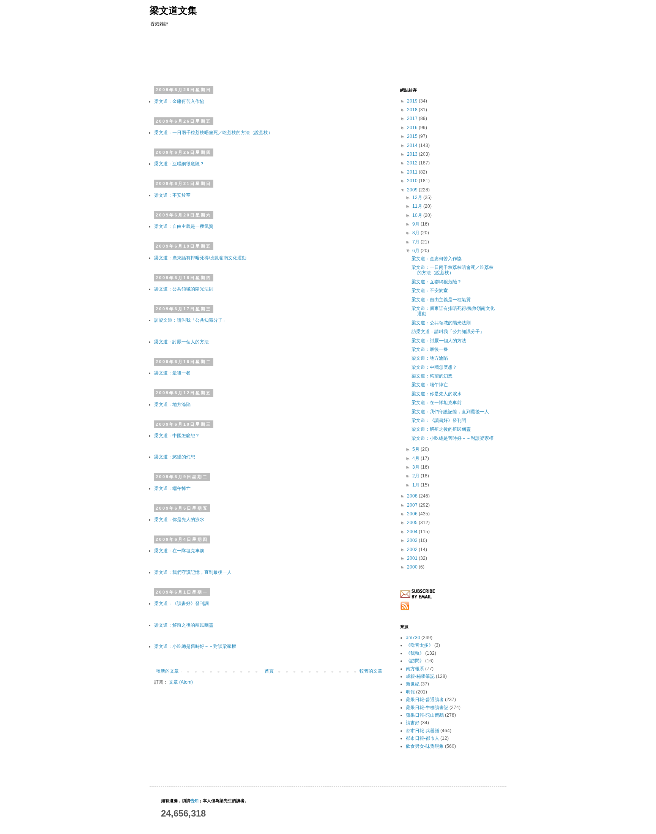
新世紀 (412, 684)
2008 (413, 496)
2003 (413, 540)
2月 (416, 476)
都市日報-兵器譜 (422, 730)
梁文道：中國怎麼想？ (177, 435)
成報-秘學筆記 (420, 676)
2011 (413, 172)
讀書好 (412, 722)
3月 (416, 467)
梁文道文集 (173, 10)
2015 (413, 136)
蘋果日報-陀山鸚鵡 (425, 715)
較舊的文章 (371, 671)
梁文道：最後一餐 (172, 373)
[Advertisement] (299, 55)
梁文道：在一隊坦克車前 (179, 550)
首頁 (269, 671)
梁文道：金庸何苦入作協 (179, 101)
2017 (413, 118)
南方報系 (415, 668)
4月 (416, 458)
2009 (413, 190)
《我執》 (415, 653)
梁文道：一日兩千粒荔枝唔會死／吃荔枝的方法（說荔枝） (213, 132)
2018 (413, 109)
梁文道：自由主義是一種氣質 (183, 226)
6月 (416, 250)
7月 (416, 242)
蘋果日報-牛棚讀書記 (427, 707)
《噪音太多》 (419, 645)
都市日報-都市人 (422, 738)
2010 (413, 180)
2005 (413, 522)
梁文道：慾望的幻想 (174, 457)
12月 (417, 197)
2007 (413, 505)
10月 (417, 215)
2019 (413, 101)
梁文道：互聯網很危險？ (179, 163)
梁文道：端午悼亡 (172, 488)
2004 (413, 531)
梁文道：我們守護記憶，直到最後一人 (193, 572)
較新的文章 (167, 671)
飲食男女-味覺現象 (425, 746)
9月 (416, 224)
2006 (413, 514)
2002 (413, 549)
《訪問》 (415, 660)
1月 (416, 485)
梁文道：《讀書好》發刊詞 (181, 603)
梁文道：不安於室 (172, 195)
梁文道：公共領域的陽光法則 (183, 289)
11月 (417, 206)
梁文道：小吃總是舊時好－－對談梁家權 (195, 646)
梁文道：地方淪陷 (172, 404)
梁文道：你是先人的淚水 (179, 519)
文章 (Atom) (181, 682)
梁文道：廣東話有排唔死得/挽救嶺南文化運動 (200, 258)
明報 (410, 692)
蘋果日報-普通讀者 (425, 699)
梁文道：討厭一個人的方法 (181, 341)
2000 (413, 567)
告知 (194, 800)
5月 (416, 449)
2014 (413, 145)
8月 (416, 232)
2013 (413, 154)
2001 (413, 558)
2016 (413, 127)
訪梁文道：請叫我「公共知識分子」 (190, 320)
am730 (413, 637)
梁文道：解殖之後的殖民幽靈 (183, 625)
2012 (413, 163)
